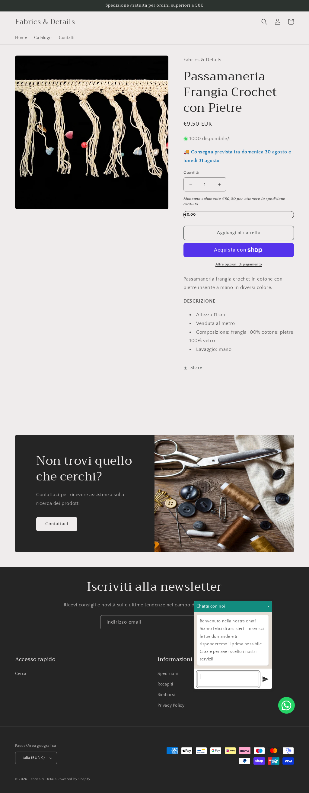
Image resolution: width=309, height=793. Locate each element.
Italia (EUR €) (33, 758)
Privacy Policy (171, 705)
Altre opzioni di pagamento (238, 264)
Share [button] (196, 367)
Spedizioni (168, 673)
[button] (264, 21)
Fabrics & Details (43, 779)
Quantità (191, 172)
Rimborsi (166, 694)
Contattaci (56, 523)
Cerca (21, 673)
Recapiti (165, 684)
